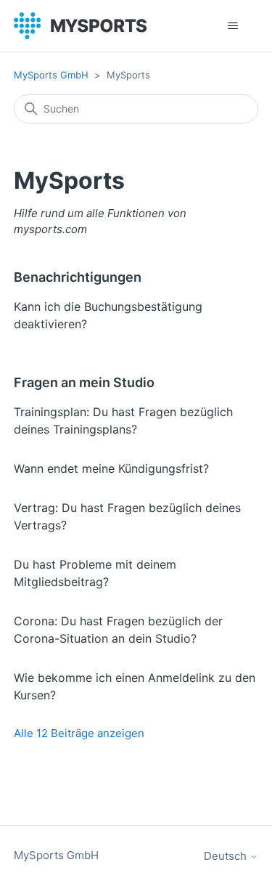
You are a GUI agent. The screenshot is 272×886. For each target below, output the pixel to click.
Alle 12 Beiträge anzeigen (79, 733)
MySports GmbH (51, 75)
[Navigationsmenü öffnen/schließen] (232, 26)
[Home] (81, 25)
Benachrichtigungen (77, 277)
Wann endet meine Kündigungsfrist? (111, 468)
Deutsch (227, 856)
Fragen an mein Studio (84, 382)
